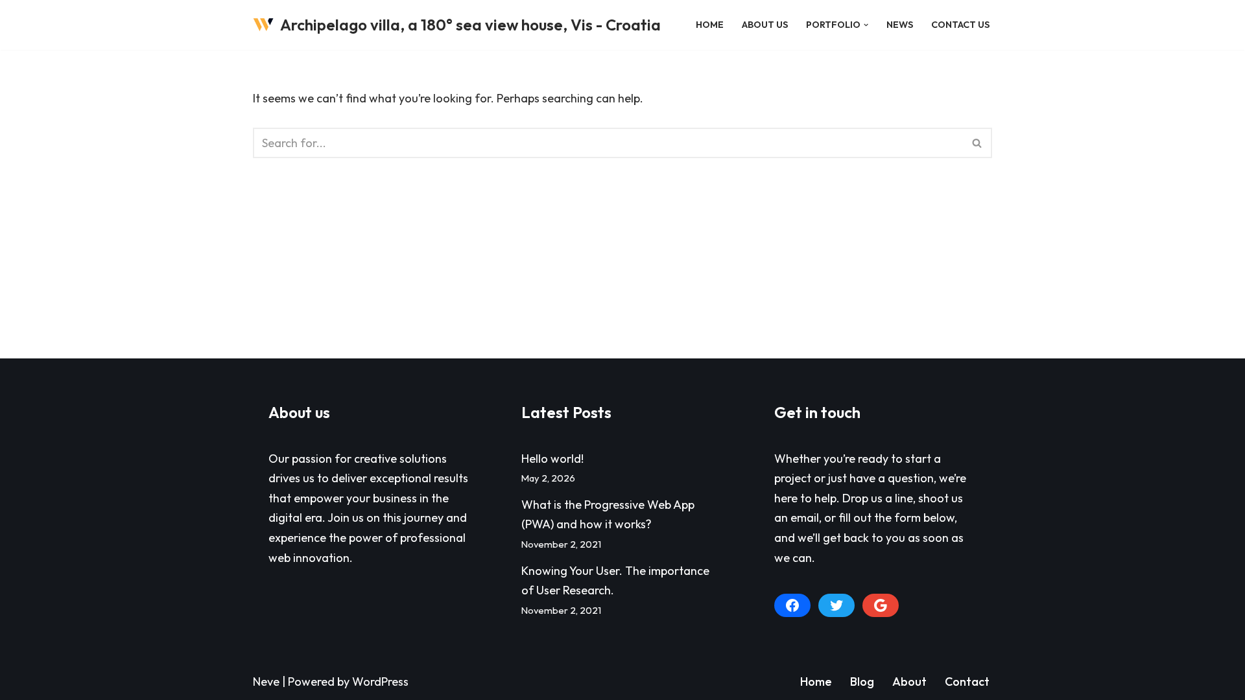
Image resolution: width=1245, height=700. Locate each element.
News (899, 24)
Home (710, 24)
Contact (967, 681)
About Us (765, 24)
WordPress (380, 681)
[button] (866, 25)
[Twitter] (836, 605)
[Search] (977, 143)
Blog (862, 681)
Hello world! (552, 458)
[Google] (880, 605)
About (909, 681)
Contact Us (960, 24)
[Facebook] (792, 605)
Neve (266, 681)
